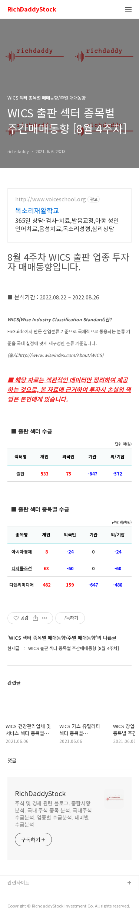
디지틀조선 (21, 568)
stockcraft (19, 895)
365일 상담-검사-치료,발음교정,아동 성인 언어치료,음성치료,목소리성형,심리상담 (67, 224)
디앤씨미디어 (21, 584)
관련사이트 (18, 882)
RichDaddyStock (31, 9)
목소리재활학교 (37, 210)
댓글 (11, 760)
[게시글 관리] (44, 618)
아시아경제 (21, 551)
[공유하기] (35, 618)
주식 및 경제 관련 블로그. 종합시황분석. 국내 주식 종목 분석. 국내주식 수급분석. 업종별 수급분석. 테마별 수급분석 (53, 813)
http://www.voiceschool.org (50, 199)
